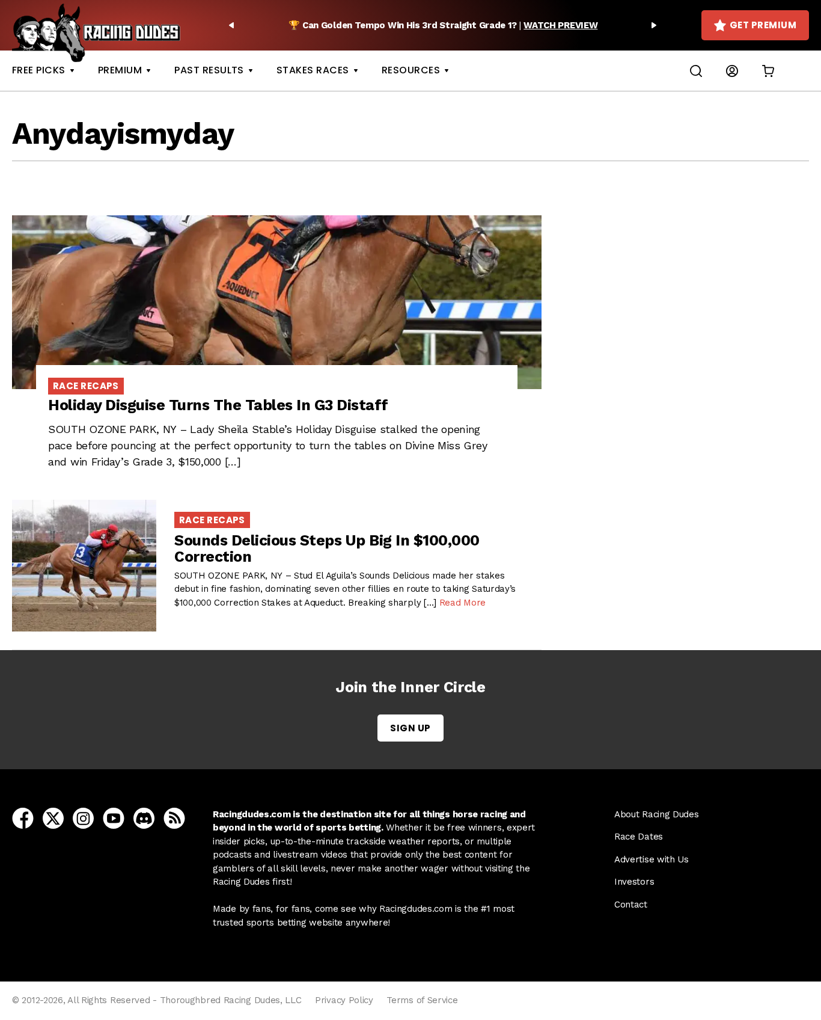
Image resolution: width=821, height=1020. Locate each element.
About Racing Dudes (656, 814)
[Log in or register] (732, 71)
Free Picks (39, 70)
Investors (634, 881)
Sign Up (410, 728)
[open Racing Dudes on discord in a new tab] (143, 817)
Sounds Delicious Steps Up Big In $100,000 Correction (327, 549)
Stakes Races (312, 70)
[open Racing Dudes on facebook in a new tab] (23, 817)
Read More (462, 602)
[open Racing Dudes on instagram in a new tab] (83, 817)
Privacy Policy (344, 1000)
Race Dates (638, 836)
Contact (630, 904)
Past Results (209, 70)
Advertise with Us (651, 859)
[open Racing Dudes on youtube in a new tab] (113, 817)
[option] (442, 25)
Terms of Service (421, 1000)
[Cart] (768, 71)
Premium (120, 70)
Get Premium (763, 25)
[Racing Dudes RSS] (174, 817)
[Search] (696, 71)
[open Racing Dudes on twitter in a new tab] (53, 817)
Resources (411, 70)
